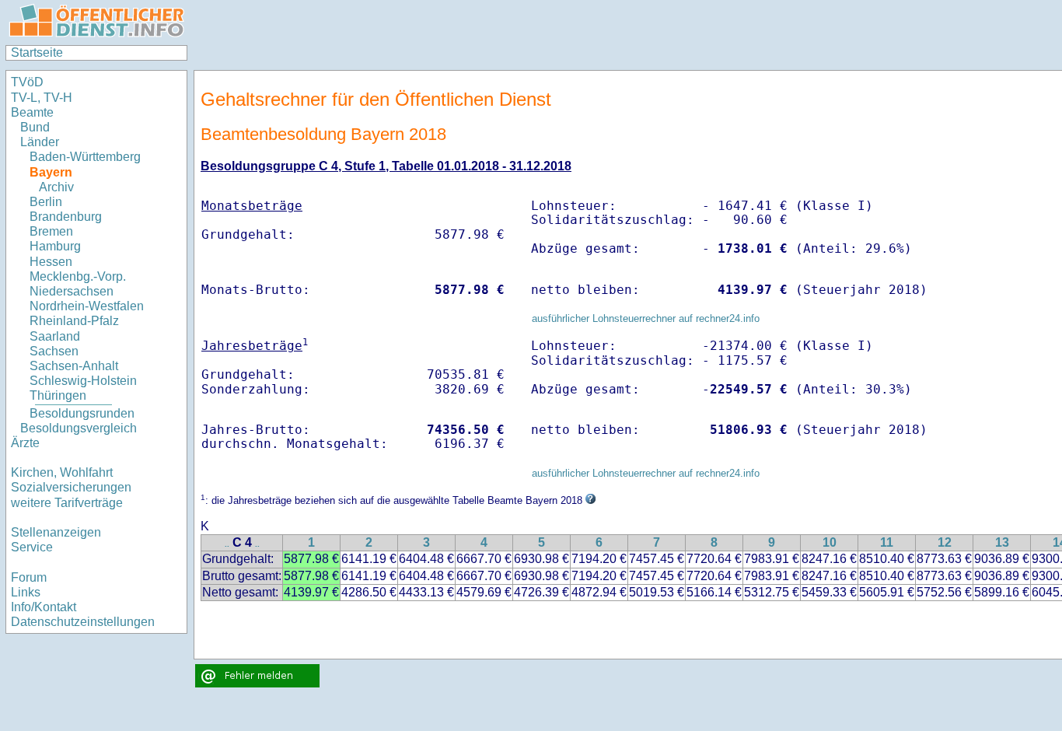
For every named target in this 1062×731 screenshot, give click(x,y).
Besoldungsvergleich (78, 428)
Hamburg (55, 246)
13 (1002, 542)
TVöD (27, 82)
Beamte (32, 112)
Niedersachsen (72, 291)
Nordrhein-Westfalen (87, 306)
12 (945, 542)
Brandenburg (66, 216)
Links (25, 592)
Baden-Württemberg (85, 156)
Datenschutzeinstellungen (83, 621)
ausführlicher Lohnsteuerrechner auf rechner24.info (646, 318)
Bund (35, 127)
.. (227, 544)
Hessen (51, 261)
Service (32, 547)
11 (886, 542)
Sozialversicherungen (71, 487)
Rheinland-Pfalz (74, 320)
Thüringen (58, 395)
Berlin (46, 201)
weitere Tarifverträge (67, 502)
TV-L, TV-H (41, 97)
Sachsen (54, 351)
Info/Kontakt (43, 607)
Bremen (51, 231)
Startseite (37, 52)
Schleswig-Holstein (83, 380)
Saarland (55, 336)
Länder (39, 142)
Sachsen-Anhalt (74, 365)
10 (830, 542)
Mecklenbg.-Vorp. (78, 276)
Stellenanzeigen (56, 532)
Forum (29, 577)
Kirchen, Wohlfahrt (62, 472)
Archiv (56, 187)
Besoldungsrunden (82, 413)
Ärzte (25, 442)
